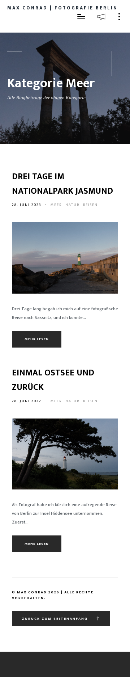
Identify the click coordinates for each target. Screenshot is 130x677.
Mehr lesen (37, 339)
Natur (72, 205)
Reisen (90, 205)
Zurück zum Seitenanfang (55, 619)
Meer (56, 205)
